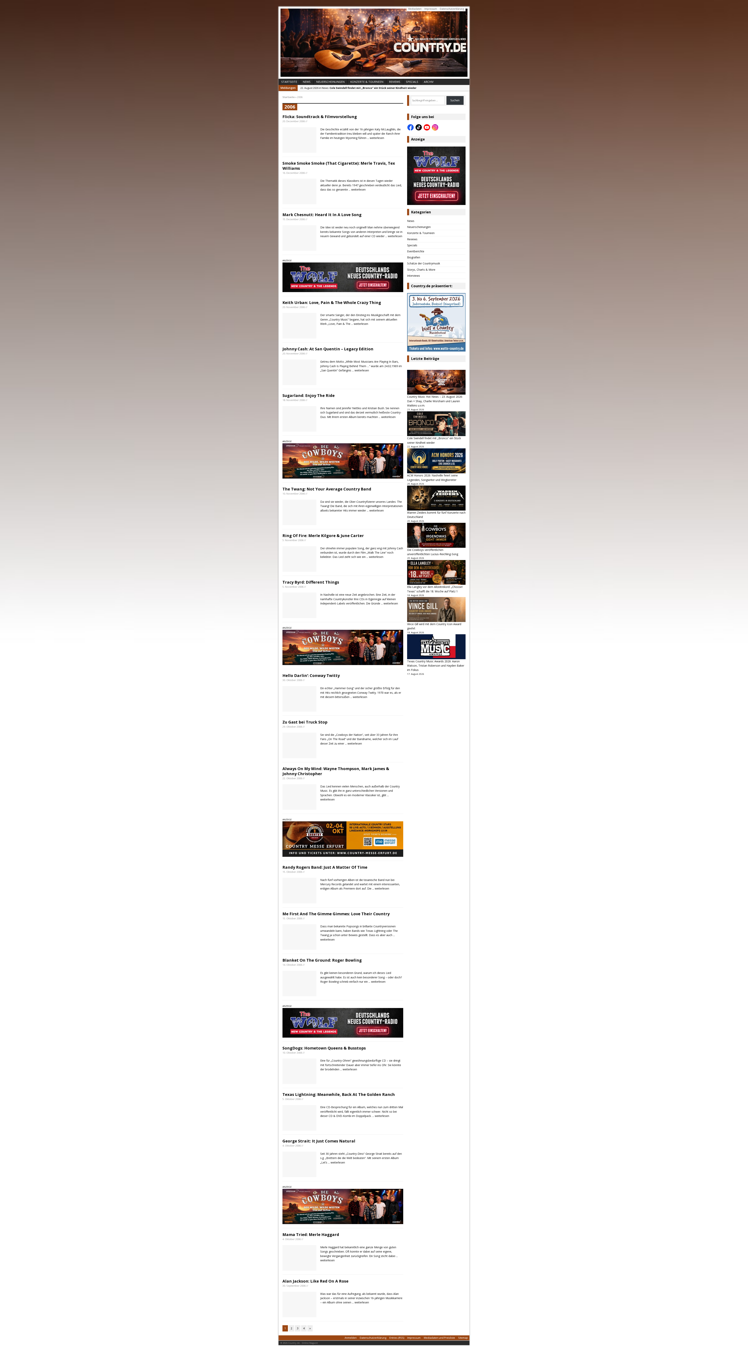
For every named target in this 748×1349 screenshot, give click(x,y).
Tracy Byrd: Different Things (310, 582)
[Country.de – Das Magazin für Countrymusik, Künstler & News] (374, 43)
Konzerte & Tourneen (366, 82)
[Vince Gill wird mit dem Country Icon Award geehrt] (436, 609)
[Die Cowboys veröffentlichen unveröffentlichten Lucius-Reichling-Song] (436, 535)
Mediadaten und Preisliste (439, 1337)
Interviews (413, 275)
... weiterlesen (375, 138)
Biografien (413, 257)
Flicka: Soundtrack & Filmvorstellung (319, 116)
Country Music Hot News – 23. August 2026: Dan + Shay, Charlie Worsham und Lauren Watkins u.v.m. (435, 401)
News (306, 82)
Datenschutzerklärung (452, 9)
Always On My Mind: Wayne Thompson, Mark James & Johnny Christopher (335, 771)
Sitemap (463, 1337)
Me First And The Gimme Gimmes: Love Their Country (336, 913)
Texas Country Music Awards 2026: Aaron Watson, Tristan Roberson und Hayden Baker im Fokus (435, 665)
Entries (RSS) (396, 1337)
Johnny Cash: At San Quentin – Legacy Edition (327, 349)
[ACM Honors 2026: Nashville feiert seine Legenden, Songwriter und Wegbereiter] (436, 460)
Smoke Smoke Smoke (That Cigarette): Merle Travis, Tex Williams (338, 166)
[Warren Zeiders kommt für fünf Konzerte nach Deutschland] (436, 498)
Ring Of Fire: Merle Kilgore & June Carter (323, 535)
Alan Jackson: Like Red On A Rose (315, 1281)
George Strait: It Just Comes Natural (318, 1141)
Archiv (428, 82)
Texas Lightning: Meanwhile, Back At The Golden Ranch (338, 1094)
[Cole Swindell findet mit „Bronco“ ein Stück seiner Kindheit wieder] (436, 423)
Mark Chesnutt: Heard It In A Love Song (322, 214)
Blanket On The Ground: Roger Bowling (322, 960)
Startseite (289, 82)
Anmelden (351, 1337)
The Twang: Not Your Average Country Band (326, 489)
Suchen (455, 100)
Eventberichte (415, 251)
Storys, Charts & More (421, 269)
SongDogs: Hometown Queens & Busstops (324, 1048)
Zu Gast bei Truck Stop (304, 722)
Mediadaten (415, 9)
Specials (412, 82)
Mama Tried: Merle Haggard (310, 1234)
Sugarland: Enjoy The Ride (308, 395)
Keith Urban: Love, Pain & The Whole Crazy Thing (331, 302)
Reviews (394, 82)
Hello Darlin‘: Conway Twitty (311, 675)
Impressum (430, 9)
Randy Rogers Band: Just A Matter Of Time (324, 867)
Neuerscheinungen (330, 82)
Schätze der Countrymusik (423, 263)
